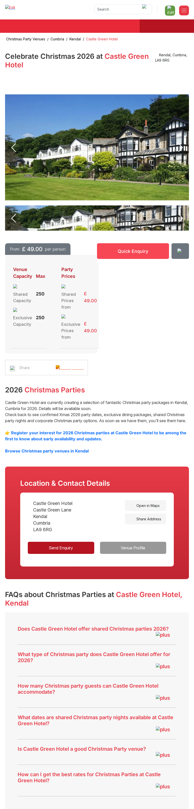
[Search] (145, 9)
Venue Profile (133, 547)
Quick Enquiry (133, 251)
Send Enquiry (61, 547)
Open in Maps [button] (147, 505)
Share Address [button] (148, 519)
